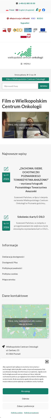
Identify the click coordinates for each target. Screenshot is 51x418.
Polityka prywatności (31, 413)
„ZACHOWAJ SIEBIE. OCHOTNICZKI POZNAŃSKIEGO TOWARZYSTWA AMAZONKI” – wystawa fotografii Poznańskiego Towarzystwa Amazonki (30, 180)
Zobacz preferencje (25, 406)
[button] (47, 361)
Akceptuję (25, 391)
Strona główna (20, 75)
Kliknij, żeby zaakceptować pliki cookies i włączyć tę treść (25, 126)
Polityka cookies (17, 413)
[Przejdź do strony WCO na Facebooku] (43, 10)
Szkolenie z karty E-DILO (31, 216)
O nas (31, 75)
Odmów (25, 399)
